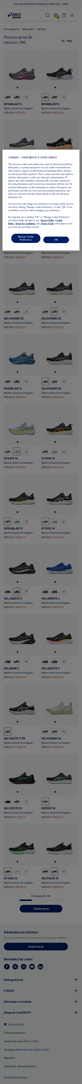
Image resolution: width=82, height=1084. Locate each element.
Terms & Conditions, (25, 223)
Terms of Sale (47, 223)
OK (56, 240)
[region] (41, 200)
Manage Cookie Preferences (26, 238)
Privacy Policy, (48, 220)
